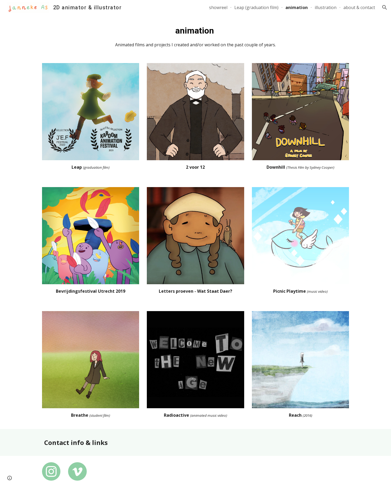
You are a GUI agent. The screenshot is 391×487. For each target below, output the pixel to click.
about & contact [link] (359, 7)
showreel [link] (218, 7)
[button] (384, 7)
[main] (195, 35)
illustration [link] (325, 7)
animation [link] (296, 7)
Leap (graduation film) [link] (256, 7)
